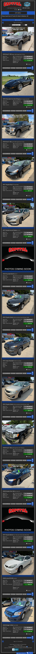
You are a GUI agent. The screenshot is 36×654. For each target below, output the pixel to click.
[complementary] (33, 651)
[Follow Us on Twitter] (17, 9)
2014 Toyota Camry (16, 317)
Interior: (4, 57)
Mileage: (14, 61)
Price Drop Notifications (6, 110)
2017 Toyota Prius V (11, 184)
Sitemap (16, 646)
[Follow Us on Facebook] (15, 9)
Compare (29, 64)
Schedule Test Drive (19, 110)
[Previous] (3, 23)
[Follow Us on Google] (21, 9)
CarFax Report (13, 110)
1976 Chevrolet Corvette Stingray (16, 99)
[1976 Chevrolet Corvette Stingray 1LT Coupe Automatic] (18, 83)
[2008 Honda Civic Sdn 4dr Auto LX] (18, 475)
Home (11, 644)
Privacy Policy (23, 644)
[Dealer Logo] (18, 4)
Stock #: (14, 62)
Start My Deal (29, 110)
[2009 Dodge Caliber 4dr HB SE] (18, 609)
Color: (4, 56)
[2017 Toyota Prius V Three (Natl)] (18, 169)
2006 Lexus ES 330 (10, 578)
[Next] (33, 23)
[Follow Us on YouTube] (19, 9)
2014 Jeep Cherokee (12, 360)
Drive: (4, 58)
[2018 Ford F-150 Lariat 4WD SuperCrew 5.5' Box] (18, 126)
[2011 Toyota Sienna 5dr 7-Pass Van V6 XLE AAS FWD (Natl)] (18, 519)
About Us (14, 644)
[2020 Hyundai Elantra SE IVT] (18, 258)
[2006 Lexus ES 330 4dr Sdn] (18, 562)
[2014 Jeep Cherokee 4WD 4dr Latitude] (18, 345)
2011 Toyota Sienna (16, 534)
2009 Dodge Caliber (10, 625)
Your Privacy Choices (22, 646)
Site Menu (18, 13)
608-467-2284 (26, 8)
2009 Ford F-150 (13, 447)
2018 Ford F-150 (13, 141)
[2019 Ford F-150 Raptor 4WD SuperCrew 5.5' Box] (18, 38)
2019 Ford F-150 (14, 54)
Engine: (14, 57)
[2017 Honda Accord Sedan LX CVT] (18, 214)
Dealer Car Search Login (18, 645)
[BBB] (18, 649)
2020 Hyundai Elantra (10, 273)
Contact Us (19, 644)
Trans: (4, 60)
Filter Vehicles (18, 20)
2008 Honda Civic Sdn (11, 491)
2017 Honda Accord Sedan (11, 230)
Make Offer (24, 110)
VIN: (13, 56)
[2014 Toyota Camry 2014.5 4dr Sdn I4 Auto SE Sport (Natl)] (18, 301)
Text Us (32, 68)
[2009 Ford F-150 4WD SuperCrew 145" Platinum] (18, 432)
